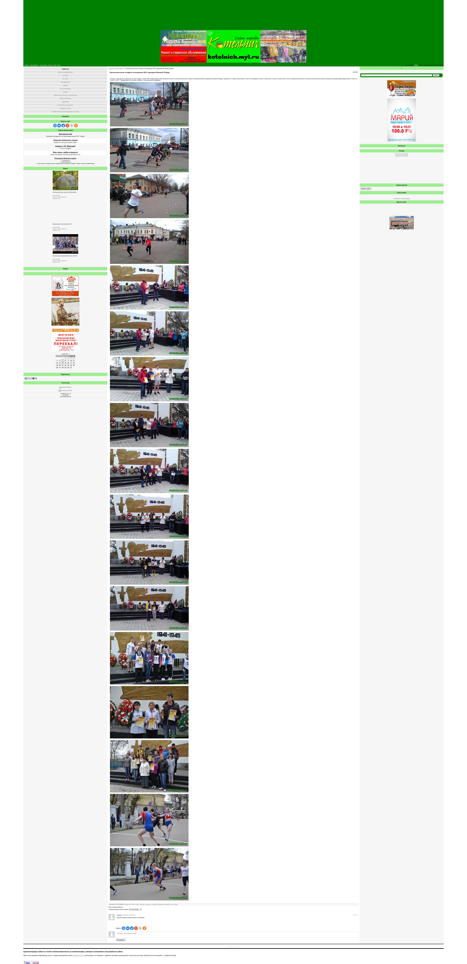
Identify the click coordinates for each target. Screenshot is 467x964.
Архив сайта (365, 189)
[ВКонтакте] (26, 378)
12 (57, 363)
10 (71, 360)
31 (71, 367)
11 (73, 360)
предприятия (160, 904)
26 (57, 367)
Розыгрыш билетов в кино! (65, 158)
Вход (55, 65)
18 (74, 363)
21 (62, 365)
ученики (137, 904)
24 (71, 365)
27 (60, 367)
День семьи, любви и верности (65, 152)
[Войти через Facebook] (63, 125)
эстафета (142, 904)
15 (65, 363)
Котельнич (148, 904)
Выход (50, 65)
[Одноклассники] (31, 378)
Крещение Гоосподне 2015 (62, 224)
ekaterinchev (128, 904)
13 (60, 363)
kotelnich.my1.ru (78, 955)
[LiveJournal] (36, 378)
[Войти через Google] (72, 125)
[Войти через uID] (55, 125)
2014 (116, 68)
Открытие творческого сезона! (65, 140)
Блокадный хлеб (65, 134)
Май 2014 (65, 354)
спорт (172, 904)
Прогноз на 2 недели (401, 155)
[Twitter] (28, 378)
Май (120, 68)
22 (65, 365)
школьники (167, 904)
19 (57, 365)
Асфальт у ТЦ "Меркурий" (65, 146)
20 (60, 365)
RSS (59, 65)
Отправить (121, 940)
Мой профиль (34, 65)
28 (62, 367)
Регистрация (43, 65)
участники (154, 904)
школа (176, 904)
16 (68, 363)
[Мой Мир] (33, 378)
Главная (26, 65)
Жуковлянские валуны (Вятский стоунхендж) (65, 192)
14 (62, 363)
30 (68, 367)
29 (65, 367)
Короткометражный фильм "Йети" (65, 256)
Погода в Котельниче (401, 154)
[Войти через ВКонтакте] (59, 125)
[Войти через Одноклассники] (76, 125)
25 (74, 365)
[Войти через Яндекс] (67, 125)
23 (68, 365)
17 (71, 363)
